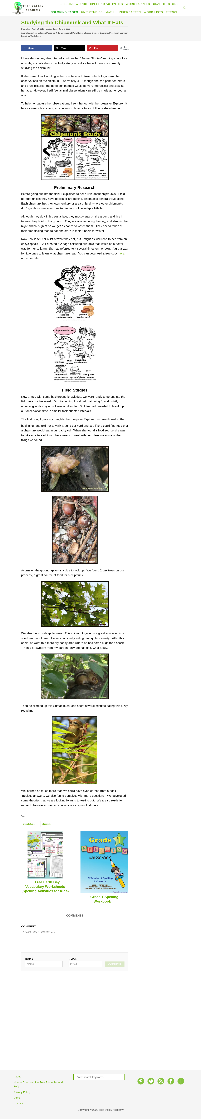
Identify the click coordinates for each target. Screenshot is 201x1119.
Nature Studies (84, 33)
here (121, 253)
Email (73, 959)
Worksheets (35, 36)
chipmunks (47, 824)
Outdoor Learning (100, 33)
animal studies (29, 824)
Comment (28, 926)
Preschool (114, 33)
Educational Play (68, 33)
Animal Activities (29, 33)
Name (29, 958)
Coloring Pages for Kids (49, 33)
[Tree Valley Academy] (29, 8)
